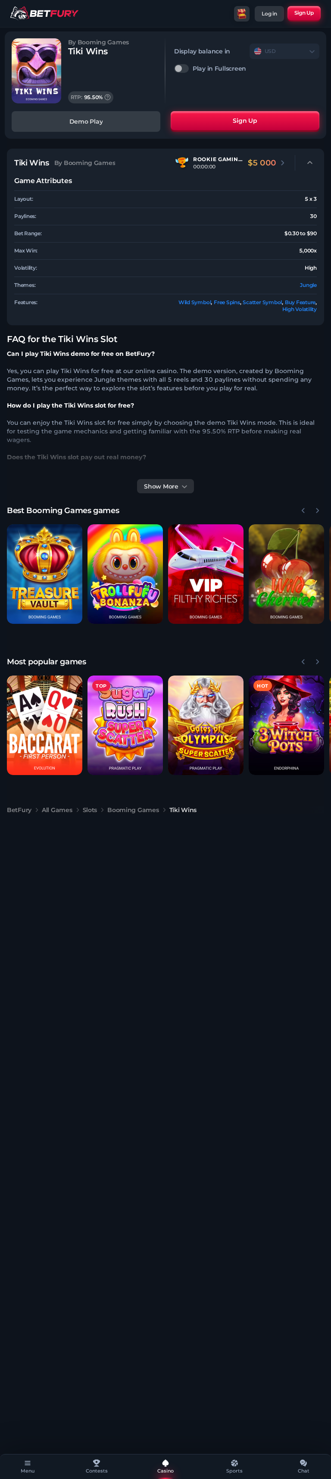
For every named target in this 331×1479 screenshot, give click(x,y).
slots (90, 810)
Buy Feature (300, 302)
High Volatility (299, 309)
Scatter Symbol (262, 302)
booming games (133, 810)
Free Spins (227, 302)
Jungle (308, 285)
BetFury (19, 810)
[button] (44, 574)
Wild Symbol (194, 302)
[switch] (246, 68)
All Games (57, 810)
